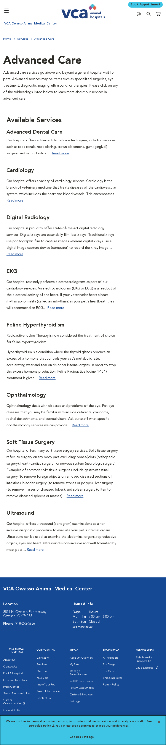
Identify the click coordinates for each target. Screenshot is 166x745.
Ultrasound (20, 513)
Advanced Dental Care (34, 132)
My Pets (74, 664)
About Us (9, 660)
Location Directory (15, 680)
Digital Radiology (27, 217)
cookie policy (43, 725)
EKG (11, 271)
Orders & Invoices (81, 694)
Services (22, 38)
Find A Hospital (13, 673)
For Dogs (109, 664)
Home (7, 38)
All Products (110, 657)
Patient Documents (82, 688)
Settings (75, 701)
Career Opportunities (16, 703)
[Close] (159, 722)
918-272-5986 (25, 623)
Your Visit (42, 678)
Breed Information (48, 691)
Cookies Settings (82, 737)
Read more (60, 153)
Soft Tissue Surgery (30, 442)
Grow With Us (11, 710)
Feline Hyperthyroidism (35, 325)
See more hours (82, 626)
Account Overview (81, 657)
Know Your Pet (46, 684)
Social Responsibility (16, 693)
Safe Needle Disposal (149, 660)
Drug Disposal (147, 668)
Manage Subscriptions (78, 673)
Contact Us (10, 666)
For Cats (108, 671)
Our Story (43, 657)
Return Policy (111, 684)
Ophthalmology (26, 395)
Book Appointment (145, 4)
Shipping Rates (112, 678)
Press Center (11, 686)
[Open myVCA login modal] (140, 14)
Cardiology (20, 170)
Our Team (43, 671)
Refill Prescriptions (81, 681)
